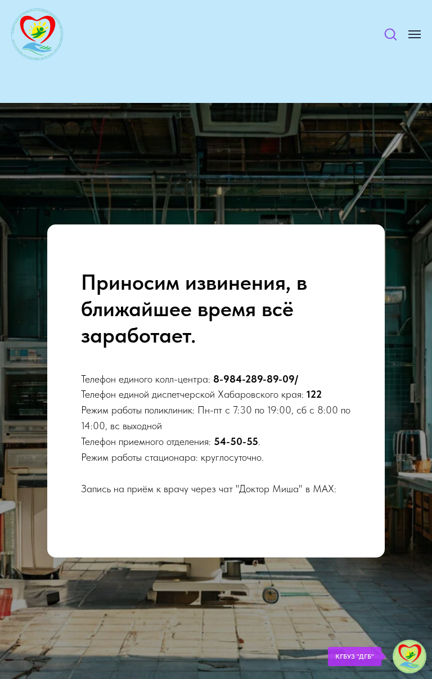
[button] (390, 34)
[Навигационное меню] (414, 34)
